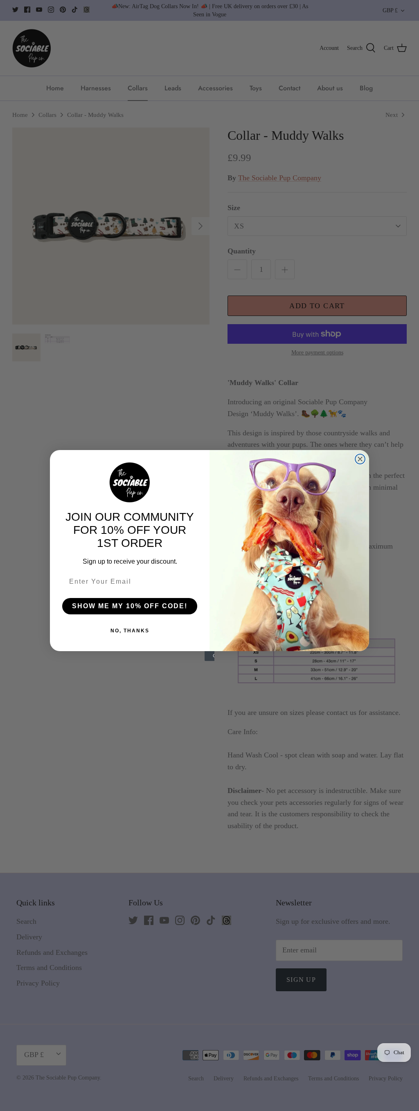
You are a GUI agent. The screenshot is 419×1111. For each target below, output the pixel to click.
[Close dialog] (360, 459)
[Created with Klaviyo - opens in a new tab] (209, 656)
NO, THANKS (129, 631)
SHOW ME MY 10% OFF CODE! (129, 606)
